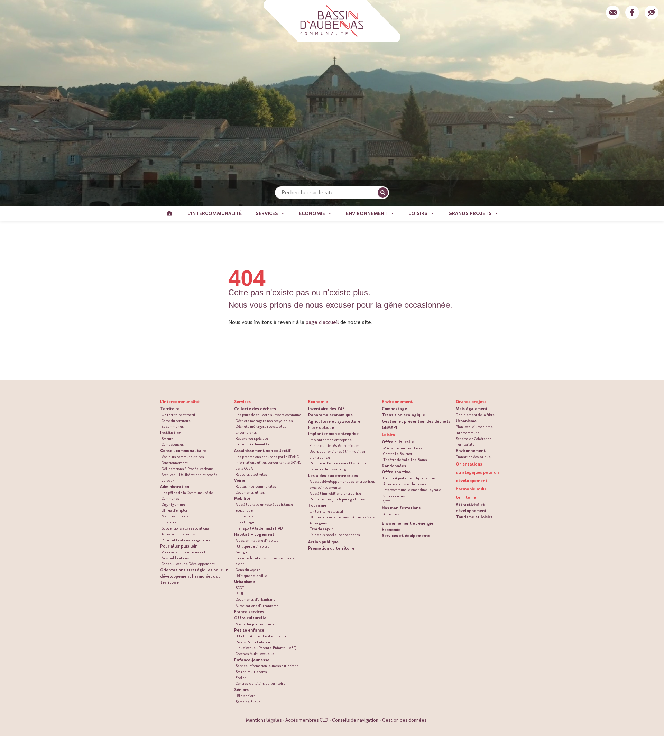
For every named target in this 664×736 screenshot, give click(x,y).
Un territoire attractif (178, 415)
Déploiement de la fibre (475, 415)
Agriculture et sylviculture (334, 421)
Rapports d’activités (252, 474)
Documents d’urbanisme (255, 599)
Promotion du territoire (331, 548)
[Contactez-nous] (613, 12)
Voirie (239, 480)
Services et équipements (406, 535)
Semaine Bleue (248, 702)
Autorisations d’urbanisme (257, 606)
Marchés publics (175, 516)
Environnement (471, 450)
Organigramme (173, 504)
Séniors (241, 689)
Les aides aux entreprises (333, 475)
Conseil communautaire (183, 450)
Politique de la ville (251, 575)
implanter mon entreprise (333, 433)
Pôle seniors (246, 695)
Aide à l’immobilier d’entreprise (335, 493)
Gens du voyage (248, 570)
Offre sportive (396, 472)
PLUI (239, 593)
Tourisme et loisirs (474, 517)
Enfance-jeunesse (251, 659)
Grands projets (471, 401)
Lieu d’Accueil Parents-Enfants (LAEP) (266, 648)
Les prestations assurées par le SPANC (267, 456)
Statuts (168, 438)
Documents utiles (250, 492)
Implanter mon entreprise (331, 440)
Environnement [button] (367, 214)
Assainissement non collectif (262, 450)
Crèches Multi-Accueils (255, 654)
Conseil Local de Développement (188, 564)
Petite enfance (249, 630)
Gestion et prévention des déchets (416, 421)
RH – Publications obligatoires (186, 540)
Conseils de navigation (355, 720)
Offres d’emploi (174, 510)
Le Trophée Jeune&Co (253, 444)
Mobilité (242, 498)
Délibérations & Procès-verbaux (187, 469)
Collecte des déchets (255, 408)
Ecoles (241, 677)
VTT (386, 502)
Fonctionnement (175, 463)
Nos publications (175, 558)
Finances (169, 522)
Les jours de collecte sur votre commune (268, 415)
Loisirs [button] (417, 214)
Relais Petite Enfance (253, 642)
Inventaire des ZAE (326, 408)
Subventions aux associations (185, 528)
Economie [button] (312, 214)
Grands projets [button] (470, 214)
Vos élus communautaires (183, 456)
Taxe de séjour (321, 529)
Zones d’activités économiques (335, 445)
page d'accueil (322, 322)
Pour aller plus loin (178, 546)
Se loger (242, 552)
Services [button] (267, 214)
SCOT (240, 588)
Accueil (169, 213)
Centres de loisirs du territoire (260, 683)
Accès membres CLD (306, 720)
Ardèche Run (393, 514)
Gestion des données (404, 720)
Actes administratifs (178, 534)
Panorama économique (330, 415)
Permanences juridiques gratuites (337, 499)
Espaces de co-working (328, 469)
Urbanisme (244, 581)
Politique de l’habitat (252, 546)
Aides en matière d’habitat (257, 540)
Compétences (173, 444)
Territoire (169, 408)
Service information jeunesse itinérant (267, 666)
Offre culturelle (250, 618)
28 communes (173, 426)
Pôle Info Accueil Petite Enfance (261, 636)
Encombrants (246, 432)
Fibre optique (321, 427)
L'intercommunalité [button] (214, 214)
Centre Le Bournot (397, 454)
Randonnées (394, 465)
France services (249, 611)
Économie (391, 529)
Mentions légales (264, 720)
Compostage (394, 408)
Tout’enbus (245, 516)
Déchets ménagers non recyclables (264, 420)
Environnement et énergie (407, 523)
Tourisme (317, 505)
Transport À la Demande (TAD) (260, 528)
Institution (170, 432)
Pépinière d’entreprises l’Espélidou (339, 463)
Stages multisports (251, 672)
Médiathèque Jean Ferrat (256, 624)
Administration (174, 486)
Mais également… (473, 408)
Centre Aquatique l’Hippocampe (409, 478)
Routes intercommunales (256, 486)
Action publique (323, 542)
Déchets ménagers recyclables (261, 426)
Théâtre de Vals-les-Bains (405, 460)
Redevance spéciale (252, 438)
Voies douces (394, 496)
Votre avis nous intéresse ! (183, 552)
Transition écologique (403, 415)
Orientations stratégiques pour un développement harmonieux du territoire (194, 576)
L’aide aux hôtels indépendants (335, 535)
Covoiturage (245, 522)
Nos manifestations (401, 508)
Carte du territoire (176, 420)
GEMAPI (389, 427)
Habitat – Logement (254, 534)
